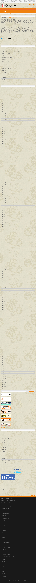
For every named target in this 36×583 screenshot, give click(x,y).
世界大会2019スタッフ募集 (5, 552)
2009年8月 (4, 321)
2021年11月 (4, 141)
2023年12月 (4, 113)
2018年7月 (4, 208)
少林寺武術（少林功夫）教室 (5, 508)
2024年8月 (4, 97)
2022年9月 (4, 121)
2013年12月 (4, 305)
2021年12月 (4, 139)
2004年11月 (4, 376)
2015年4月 (4, 279)
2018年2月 (4, 218)
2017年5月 (4, 236)
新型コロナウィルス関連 (6, 53)
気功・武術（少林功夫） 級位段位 (6, 547)
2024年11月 (4, 91)
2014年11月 (4, 289)
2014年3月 (4, 299)
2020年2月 (4, 178)
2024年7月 (4, 99)
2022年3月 (4, 133)
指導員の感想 (4, 59)
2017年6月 (4, 234)
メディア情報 (4, 49)
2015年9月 (4, 271)
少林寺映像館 (3, 561)
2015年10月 (4, 269)
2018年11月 (4, 200)
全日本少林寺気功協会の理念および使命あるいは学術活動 (10, 51)
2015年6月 (4, 277)
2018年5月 (4, 212)
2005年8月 (4, 360)
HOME (1, 13)
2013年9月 (4, 311)
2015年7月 (4, 275)
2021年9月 (4, 145)
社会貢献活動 (4, 483)
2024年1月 (4, 111)
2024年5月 (4, 103)
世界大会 (3, 564)
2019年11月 (4, 184)
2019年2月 (4, 194)
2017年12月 (4, 222)
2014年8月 (4, 293)
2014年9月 (4, 291)
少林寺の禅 (4, 447)
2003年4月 (4, 380)
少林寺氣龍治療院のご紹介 (5, 513)
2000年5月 (4, 388)
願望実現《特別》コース (5, 515)
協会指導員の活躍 (4, 549)
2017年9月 (4, 228)
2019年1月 (4, 196)
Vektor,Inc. (22, 580)
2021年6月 (4, 151)
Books (3, 544)
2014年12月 (4, 287)
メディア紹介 (4, 485)
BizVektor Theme (18, 580)
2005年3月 (4, 370)
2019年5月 (4, 188)
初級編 (4, 66)
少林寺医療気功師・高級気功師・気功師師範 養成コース (9, 506)
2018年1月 (4, 220)
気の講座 (14, 13)
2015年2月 (4, 283)
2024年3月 (4, 107)
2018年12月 (4, 198)
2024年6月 (4, 101)
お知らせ (3, 47)
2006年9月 (4, 342)
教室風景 (3, 79)
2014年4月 (4, 297)
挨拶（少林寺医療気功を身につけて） (6, 542)
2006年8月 (4, 344)
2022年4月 (4, 131)
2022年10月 (4, 119)
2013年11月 (4, 307)
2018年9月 (4, 204)
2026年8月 (4, 433)
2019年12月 (4, 182)
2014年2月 (4, 301)
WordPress (13, 580)
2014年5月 (4, 295)
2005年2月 (4, 372)
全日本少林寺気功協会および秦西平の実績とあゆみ (8, 556)
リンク (3, 487)
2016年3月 (4, 261)
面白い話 (3, 442)
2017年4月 (4, 238)
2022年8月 (4, 123)
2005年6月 (4, 364)
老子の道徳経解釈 (4, 530)
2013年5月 (4, 313)
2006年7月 (4, 346)
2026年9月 (4, 435)
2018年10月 (4, 202)
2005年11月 (4, 358)
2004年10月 (4, 378)
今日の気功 (4, 72)
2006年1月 (4, 356)
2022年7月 (4, 125)
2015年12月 (4, 267)
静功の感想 (4, 63)
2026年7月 (4, 431)
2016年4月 (4, 259)
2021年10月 (4, 143)
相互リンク (4, 489)
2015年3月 (4, 281)
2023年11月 (4, 115)
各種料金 (3, 571)
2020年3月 (4, 176)
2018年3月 (4, 216)
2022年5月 (4, 129)
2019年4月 (4, 190)
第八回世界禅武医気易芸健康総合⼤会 (6, 554)
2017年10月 (4, 226)
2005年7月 (4, 362)
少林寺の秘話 (4, 75)
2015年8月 (4, 273)
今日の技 (3, 456)
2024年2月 (4, 109)
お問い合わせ (3, 573)
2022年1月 (4, 137)
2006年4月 (4, 352)
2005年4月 (4, 368)
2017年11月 (4, 224)
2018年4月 (4, 214)
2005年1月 (4, 374)
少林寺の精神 (4, 77)
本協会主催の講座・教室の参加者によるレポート (9, 57)
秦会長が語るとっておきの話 (9, 13)
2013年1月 (4, 315)
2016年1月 (4, 265)
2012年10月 (4, 319)
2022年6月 (4, 127)
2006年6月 (4, 348)
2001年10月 (4, 382)
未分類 (3, 55)
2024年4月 (4, 105)
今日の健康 (4, 70)
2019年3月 (4, 192)
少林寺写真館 (3, 566)
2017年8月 (4, 230)
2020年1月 (4, 180)
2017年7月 (4, 232)
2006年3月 (4, 354)
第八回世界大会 (4, 576)
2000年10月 (4, 386)
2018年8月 (4, 206)
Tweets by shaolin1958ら (5, 427)
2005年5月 (4, 366)
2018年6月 (4, 210)
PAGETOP (33, 495)
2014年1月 (4, 303)
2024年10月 (4, 93)
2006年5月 (4, 350)
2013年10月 (4, 309)
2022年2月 (4, 135)
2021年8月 (4, 147)
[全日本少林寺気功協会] (8, 6)
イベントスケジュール (5, 481)
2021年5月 (4, 153)
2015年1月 (4, 285)
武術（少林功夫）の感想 (6, 61)
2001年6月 (4, 384)
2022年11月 (4, 117)
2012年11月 (4, 317)
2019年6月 (4, 186)
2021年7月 (4, 149)
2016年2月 (4, 263)
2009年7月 (4, 323)
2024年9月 (4, 95)
